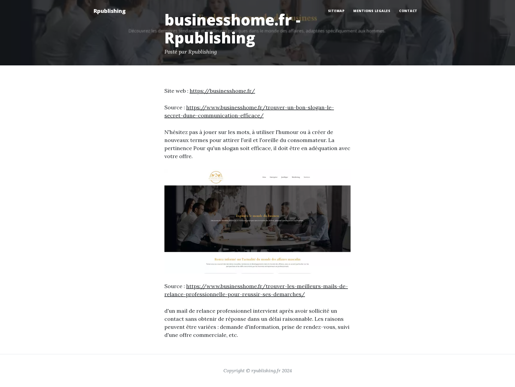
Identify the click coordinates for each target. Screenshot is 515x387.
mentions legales (372, 11)
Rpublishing (109, 10)
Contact (408, 11)
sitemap (336, 11)
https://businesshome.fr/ (222, 90)
